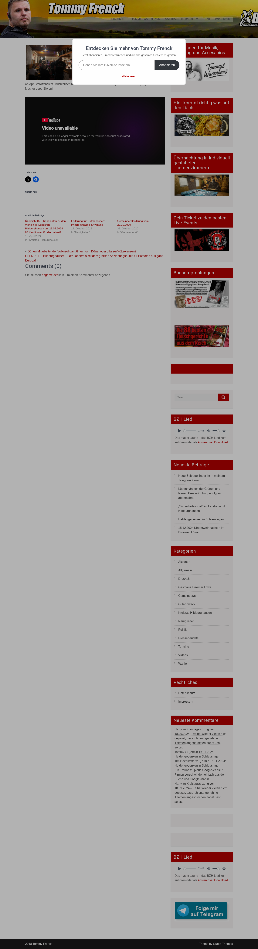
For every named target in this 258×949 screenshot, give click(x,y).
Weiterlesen (129, 76)
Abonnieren (167, 65)
